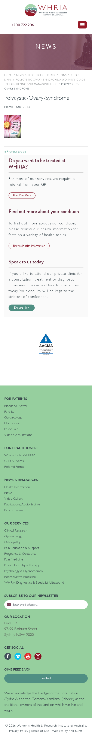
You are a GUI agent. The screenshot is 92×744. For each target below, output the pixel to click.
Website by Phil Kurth (67, 730)
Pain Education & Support (21, 548)
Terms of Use (40, 730)
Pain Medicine (13, 559)
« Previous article (15, 152)
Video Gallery (13, 498)
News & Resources (29, 75)
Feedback (46, 678)
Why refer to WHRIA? (19, 455)
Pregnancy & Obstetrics (20, 554)
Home (8, 75)
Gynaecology (13, 417)
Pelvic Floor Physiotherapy (22, 565)
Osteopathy (12, 542)
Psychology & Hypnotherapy (23, 571)
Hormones (11, 423)
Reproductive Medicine (20, 577)
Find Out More (22, 195)
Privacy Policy (18, 730)
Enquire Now (21, 308)
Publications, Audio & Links (22, 504)
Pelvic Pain (11, 429)
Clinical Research (15, 530)
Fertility (9, 412)
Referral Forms (14, 467)
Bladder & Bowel (15, 406)
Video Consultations (18, 435)
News (8, 493)
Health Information (17, 487)
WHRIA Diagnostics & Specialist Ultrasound (34, 582)
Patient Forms (13, 510)
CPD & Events (14, 461)
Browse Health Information (29, 246)
